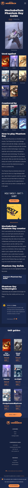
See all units (12, 415)
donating (22, 476)
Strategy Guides (15, 436)
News (15, 432)
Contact (15, 460)
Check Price (14, 201)
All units (10, 19)
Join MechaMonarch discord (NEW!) (14, 471)
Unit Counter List (15, 451)
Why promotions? (14, 222)
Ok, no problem (14, 486)
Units (15, 434)
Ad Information (15, 464)
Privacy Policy (15, 462)
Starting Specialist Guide (15, 447)
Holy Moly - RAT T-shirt (14, 195)
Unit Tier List (15, 449)
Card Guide (15, 445)
